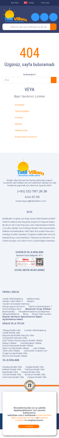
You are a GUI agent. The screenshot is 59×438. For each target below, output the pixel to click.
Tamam (29, 426)
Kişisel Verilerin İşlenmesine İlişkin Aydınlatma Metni (22, 318)
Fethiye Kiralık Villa (34, 369)
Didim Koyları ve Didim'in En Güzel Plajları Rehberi (28, 240)
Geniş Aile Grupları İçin (35, 350)
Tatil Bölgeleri (22, 111)
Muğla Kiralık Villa (35, 367)
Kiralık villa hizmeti (16, 180)
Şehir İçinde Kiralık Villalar (15, 348)
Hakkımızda (21, 130)
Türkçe (31, 3)
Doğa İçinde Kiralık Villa (14, 353)
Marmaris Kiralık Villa (13, 377)
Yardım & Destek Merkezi (16, 303)
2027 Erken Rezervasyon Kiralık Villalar (22, 340)
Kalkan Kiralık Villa (11, 369)
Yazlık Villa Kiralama (12, 298)
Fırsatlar (19, 117)
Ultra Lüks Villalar (11, 350)
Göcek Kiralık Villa (11, 374)
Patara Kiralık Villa (30, 372)
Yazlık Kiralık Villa (11, 332)
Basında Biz (8, 311)
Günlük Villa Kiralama (35, 330)
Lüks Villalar (39, 348)
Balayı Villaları (9, 343)
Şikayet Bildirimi (10, 314)
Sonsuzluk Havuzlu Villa (14, 337)
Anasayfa (19, 104)
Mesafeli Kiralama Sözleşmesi (34, 311)
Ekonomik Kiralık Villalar (14, 356)
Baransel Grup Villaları (38, 309)
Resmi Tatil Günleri (41, 314)
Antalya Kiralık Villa (12, 367)
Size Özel (15, 3)
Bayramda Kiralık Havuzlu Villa (18, 335)
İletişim (18, 124)
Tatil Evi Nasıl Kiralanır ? (40, 306)
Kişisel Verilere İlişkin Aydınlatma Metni (31, 416)
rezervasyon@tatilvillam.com (30, 201)
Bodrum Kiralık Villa (35, 374)
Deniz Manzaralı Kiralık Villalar (17, 345)
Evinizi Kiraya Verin (12, 309)
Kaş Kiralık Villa (10, 372)
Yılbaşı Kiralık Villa (11, 330)
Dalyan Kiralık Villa (37, 377)
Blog (25, 314)
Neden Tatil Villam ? (12, 301)
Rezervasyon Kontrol (26, 136)
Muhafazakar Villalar (31, 343)
